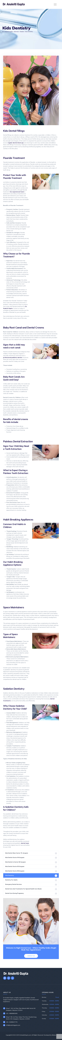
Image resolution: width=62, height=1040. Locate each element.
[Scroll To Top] (58, 1037)
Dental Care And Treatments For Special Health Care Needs (23, 889)
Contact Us (31, 955)
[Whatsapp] (12, 978)
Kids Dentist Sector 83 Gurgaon (14, 866)
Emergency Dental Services (13, 884)
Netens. (54, 1035)
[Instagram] (8, 978)
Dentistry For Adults (11, 880)
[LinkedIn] (4, 978)
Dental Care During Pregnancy (14, 893)
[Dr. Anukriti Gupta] (31, 4)
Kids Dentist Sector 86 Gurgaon (14, 871)
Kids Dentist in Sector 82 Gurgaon (15, 862)
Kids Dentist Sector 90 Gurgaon (14, 857)
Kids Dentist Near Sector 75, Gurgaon (16, 853)
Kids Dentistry (9, 875)
